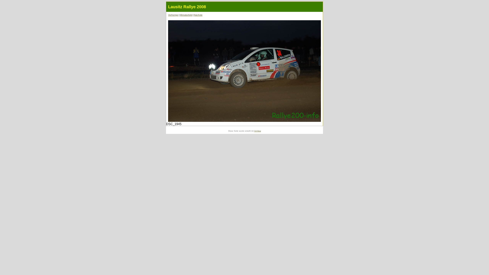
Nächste (198, 15)
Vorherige (173, 15)
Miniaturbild (186, 15)
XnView (257, 131)
